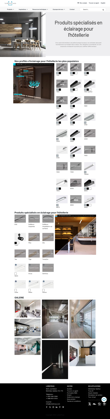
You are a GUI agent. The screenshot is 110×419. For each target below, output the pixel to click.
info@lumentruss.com (53, 404)
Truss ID (90, 391)
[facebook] (47, 407)
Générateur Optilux (94, 389)
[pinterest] (60, 407)
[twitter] (50, 407)
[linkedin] (56, 407)
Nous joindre (71, 399)
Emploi (69, 395)
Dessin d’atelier (93, 393)
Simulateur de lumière (95, 395)
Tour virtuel (92, 397)
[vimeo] (63, 407)
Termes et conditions (74, 401)
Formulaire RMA (72, 393)
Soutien (69, 389)
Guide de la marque (73, 397)
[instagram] (53, 407)
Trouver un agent (72, 391)
